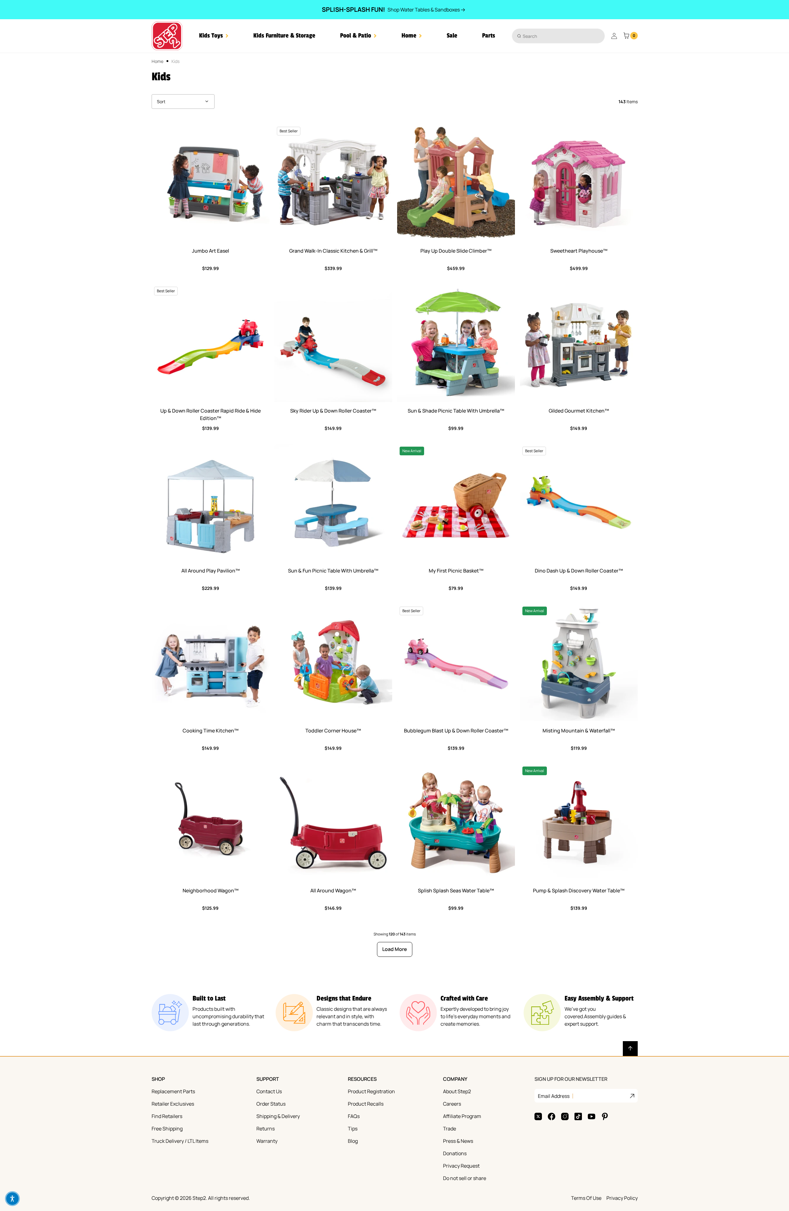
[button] (213, 36)
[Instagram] (565, 1116)
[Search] (519, 35)
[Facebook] (551, 1116)
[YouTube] (591, 1116)
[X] (538, 1116)
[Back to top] (630, 1048)
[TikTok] (578, 1116)
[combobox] (558, 36)
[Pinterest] (605, 1116)
